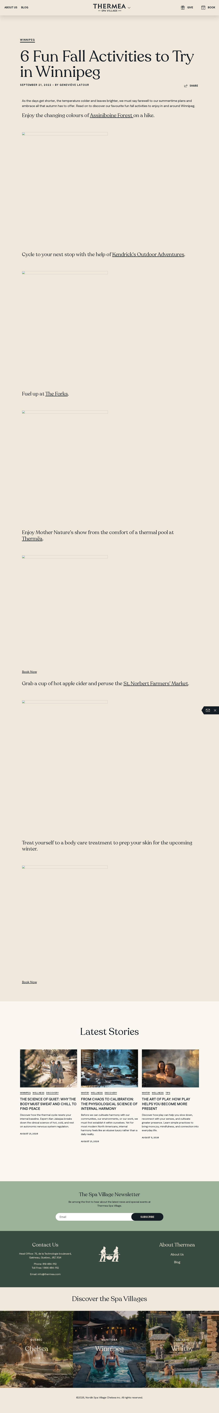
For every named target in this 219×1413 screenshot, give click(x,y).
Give (190, 7)
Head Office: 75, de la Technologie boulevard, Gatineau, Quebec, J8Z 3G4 (45, 1256)
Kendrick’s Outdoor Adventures (148, 254)
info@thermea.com (49, 1274)
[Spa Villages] (129, 7)
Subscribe (147, 1217)
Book (211, 7)
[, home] (109, 7)
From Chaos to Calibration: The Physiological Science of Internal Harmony (109, 1104)
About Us (10, 7)
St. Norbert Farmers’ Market (155, 683)
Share (194, 85)
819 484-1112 (50, 1264)
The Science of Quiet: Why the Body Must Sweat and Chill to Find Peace (48, 1104)
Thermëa (32, 538)
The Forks (56, 393)
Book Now (29, 672)
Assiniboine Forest (111, 115)
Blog (24, 7)
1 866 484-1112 (51, 1268)
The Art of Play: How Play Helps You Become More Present (166, 1104)
